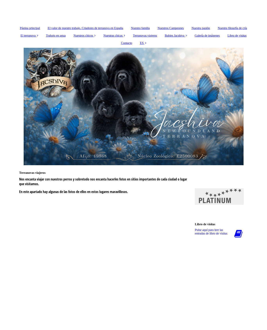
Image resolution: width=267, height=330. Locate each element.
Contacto (126, 43)
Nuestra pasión (201, 28)
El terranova (28, 35)
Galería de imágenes (207, 35)
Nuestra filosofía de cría (232, 28)
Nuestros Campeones (171, 28)
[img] (133, 11)
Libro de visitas (237, 35)
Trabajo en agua (56, 35)
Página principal (30, 28)
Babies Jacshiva (174, 35)
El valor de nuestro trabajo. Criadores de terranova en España (85, 28)
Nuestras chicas (113, 35)
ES (142, 43)
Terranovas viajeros (145, 35)
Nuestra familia (140, 28)
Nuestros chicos (83, 35)
